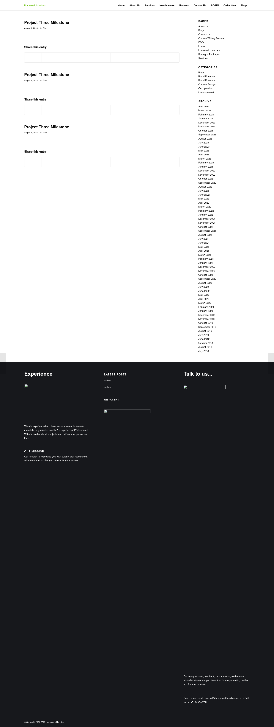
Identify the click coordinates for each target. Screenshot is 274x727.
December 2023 (206, 122)
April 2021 (203, 250)
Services (203, 58)
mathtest (107, 380)
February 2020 (206, 307)
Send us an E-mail (194, 698)
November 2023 (206, 126)
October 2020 (205, 274)
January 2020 (205, 311)
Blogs (201, 30)
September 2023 (207, 134)
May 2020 (203, 294)
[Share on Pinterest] (84, 57)
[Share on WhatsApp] (67, 57)
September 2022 (207, 182)
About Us (203, 26)
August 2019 (205, 330)
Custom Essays (207, 84)
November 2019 (206, 319)
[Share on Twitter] (50, 57)
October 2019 (205, 322)
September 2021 (207, 230)
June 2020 (204, 291)
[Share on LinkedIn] (101, 57)
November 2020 (206, 271)
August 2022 (205, 186)
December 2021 (206, 218)
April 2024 (203, 106)
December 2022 (206, 170)
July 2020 (203, 286)
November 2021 (206, 222)
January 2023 (205, 166)
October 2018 (205, 343)
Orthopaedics (205, 88)
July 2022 (203, 190)
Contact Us (204, 34)
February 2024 (206, 114)
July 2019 (203, 335)
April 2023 (203, 154)
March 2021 (204, 254)
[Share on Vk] (136, 57)
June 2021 (204, 242)
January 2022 (205, 214)
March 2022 (204, 206)
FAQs (201, 42)
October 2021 (205, 226)
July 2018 (203, 351)
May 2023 (203, 150)
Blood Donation (206, 76)
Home (201, 46)
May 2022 (203, 198)
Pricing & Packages (209, 54)
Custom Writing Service (211, 38)
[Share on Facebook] (33, 57)
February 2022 (206, 210)
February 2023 (206, 162)
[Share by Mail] (170, 57)
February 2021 (206, 258)
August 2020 (205, 282)
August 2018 (205, 347)
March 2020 (204, 302)
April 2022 (203, 202)
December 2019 (206, 315)
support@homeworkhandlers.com (223, 698)
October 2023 (205, 130)
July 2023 (203, 142)
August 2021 (205, 234)
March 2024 (204, 110)
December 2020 (206, 266)
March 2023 (204, 158)
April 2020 (203, 299)
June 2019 (204, 339)
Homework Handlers (35, 5)
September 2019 (207, 327)
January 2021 (205, 262)
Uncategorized (206, 92)
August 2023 (205, 138)
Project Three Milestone (46, 22)
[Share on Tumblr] (119, 57)
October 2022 (205, 178)
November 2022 (206, 174)
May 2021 (203, 246)
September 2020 (207, 278)
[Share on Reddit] (153, 57)
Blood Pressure (206, 80)
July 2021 (203, 238)
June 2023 (204, 146)
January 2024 (205, 118)
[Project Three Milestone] (3, 363)
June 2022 (204, 194)
